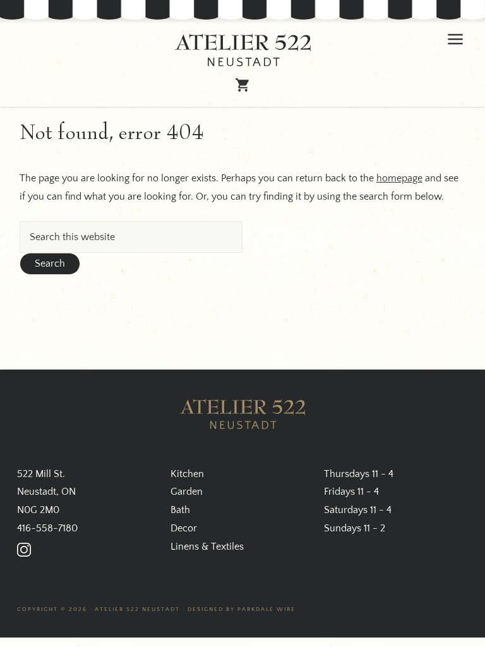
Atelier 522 (242, 50)
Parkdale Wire (266, 609)
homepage (399, 178)
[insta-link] (24, 550)
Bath (180, 510)
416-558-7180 (47, 528)
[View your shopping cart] (243, 87)
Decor (184, 528)
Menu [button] (455, 39)
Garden (187, 491)
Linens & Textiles (207, 546)
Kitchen (187, 474)
